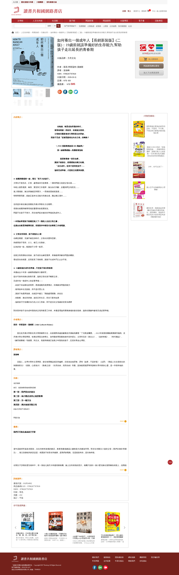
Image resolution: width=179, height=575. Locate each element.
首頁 (17, 32)
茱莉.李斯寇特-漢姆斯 (73, 67)
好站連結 (143, 561)
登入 (129, 11)
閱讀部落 (89, 21)
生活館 (55, 21)
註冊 (124, 11)
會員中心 (136, 11)
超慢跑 (98, 26)
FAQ (153, 11)
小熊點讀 (90, 26)
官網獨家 (82, 26)
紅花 (130, 26)
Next (125, 528)
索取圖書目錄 (52, 2)
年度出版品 (119, 561)
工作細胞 (113, 26)
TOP (170, 462)
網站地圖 (131, 557)
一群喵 (105, 26)
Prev (15, 528)
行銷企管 (44, 32)
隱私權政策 (119, 557)
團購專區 (143, 557)
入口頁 (15, 2)
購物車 (144, 11)
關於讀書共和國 (27, 2)
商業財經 (35, 32)
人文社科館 (37, 21)
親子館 (72, 21)
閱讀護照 (107, 21)
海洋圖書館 (122, 26)
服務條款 (107, 557)
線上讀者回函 (162, 11)
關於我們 (95, 557)
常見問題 (95, 561)
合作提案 (107, 561)
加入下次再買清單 (151, 73)
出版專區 (124, 21)
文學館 (20, 21)
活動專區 (159, 21)
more (122, 421)
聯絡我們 (131, 561)
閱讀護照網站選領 (151, 66)
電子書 (141, 21)
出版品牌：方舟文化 (66, 58)
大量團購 (39, 2)
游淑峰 (66, 70)
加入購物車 (153, 59)
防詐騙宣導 (155, 557)
